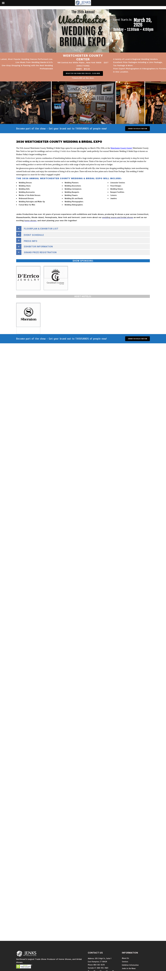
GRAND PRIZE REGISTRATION (40, 252)
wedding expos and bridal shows (117, 217)
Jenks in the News (129, 968)
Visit (28, 268)
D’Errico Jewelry (28, 272)
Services (125, 962)
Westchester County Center (83, 57)
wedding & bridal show (61, 151)
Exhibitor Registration (137, 128)
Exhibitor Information (130, 965)
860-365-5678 (99, 965)
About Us (125, 958)
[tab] (83, 234)
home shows (30, 220)
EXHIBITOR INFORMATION (38, 246)
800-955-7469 (102, 968)
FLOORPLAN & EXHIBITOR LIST (41, 228)
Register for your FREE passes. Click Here (83, 73)
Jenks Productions (28, 158)
